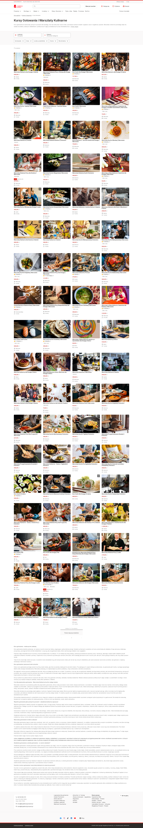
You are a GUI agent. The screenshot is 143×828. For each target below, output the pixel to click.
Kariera (75, 800)
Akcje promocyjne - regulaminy (82, 797)
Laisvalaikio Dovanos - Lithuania (101, 804)
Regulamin (76, 798)
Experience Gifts (96, 797)
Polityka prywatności (18, 825)
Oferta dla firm (58, 798)
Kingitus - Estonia (97, 800)
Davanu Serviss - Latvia (98, 802)
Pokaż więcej (74, 26)
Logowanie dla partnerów (61, 795)
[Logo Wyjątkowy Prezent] (19, 6)
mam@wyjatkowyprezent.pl (25, 806)
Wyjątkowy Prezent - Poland (100, 806)
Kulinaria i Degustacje (27, 15)
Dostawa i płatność (59, 802)
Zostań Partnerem (59, 797)
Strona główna (17, 15)
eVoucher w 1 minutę (79, 795)
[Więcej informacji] (23, 179)
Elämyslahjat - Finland (98, 798)
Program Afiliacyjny (59, 800)
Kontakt (75, 802)
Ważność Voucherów (60, 804)
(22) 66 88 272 (22, 797)
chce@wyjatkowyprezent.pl (25, 803)
